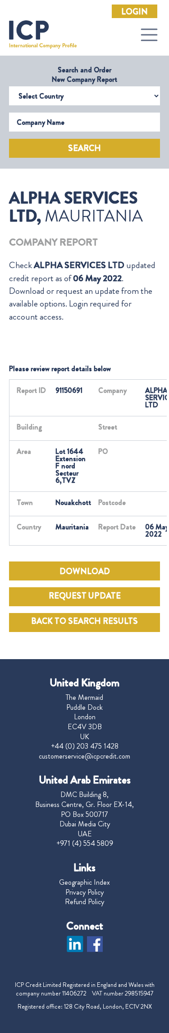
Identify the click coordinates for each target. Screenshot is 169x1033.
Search (84, 148)
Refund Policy (84, 902)
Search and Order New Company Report (84, 74)
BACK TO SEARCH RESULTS (84, 621)
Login (134, 12)
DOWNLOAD (84, 571)
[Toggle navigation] (149, 35)
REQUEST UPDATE (85, 596)
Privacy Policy (84, 892)
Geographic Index (84, 882)
